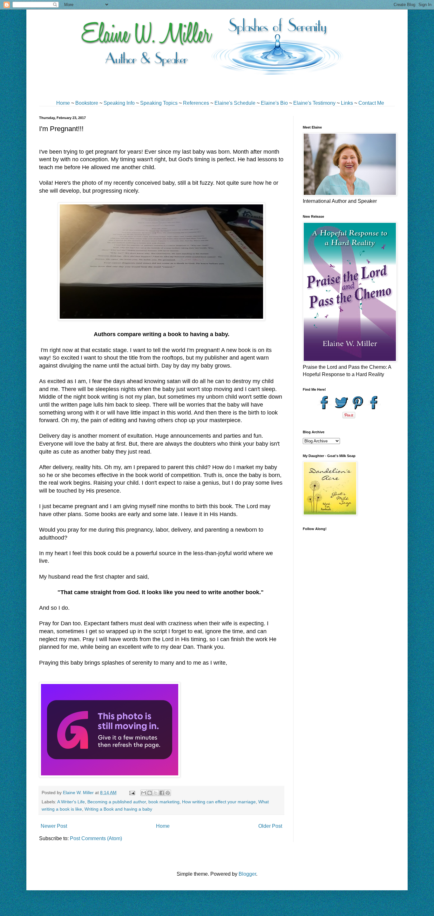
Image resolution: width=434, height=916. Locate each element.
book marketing (164, 801)
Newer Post (54, 826)
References (196, 103)
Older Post (270, 826)
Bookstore (86, 103)
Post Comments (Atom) (96, 838)
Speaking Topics (159, 103)
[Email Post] (131, 792)
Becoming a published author (116, 801)
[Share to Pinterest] (168, 793)
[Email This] (143, 793)
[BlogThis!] (149, 793)
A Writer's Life (71, 801)
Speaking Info (119, 103)
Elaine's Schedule (234, 103)
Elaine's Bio (274, 103)
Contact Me (371, 103)
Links (347, 103)
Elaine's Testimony (314, 103)
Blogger (247, 874)
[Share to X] (156, 793)
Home (63, 103)
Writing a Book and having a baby (118, 809)
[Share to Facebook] (162, 793)
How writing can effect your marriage (219, 801)
